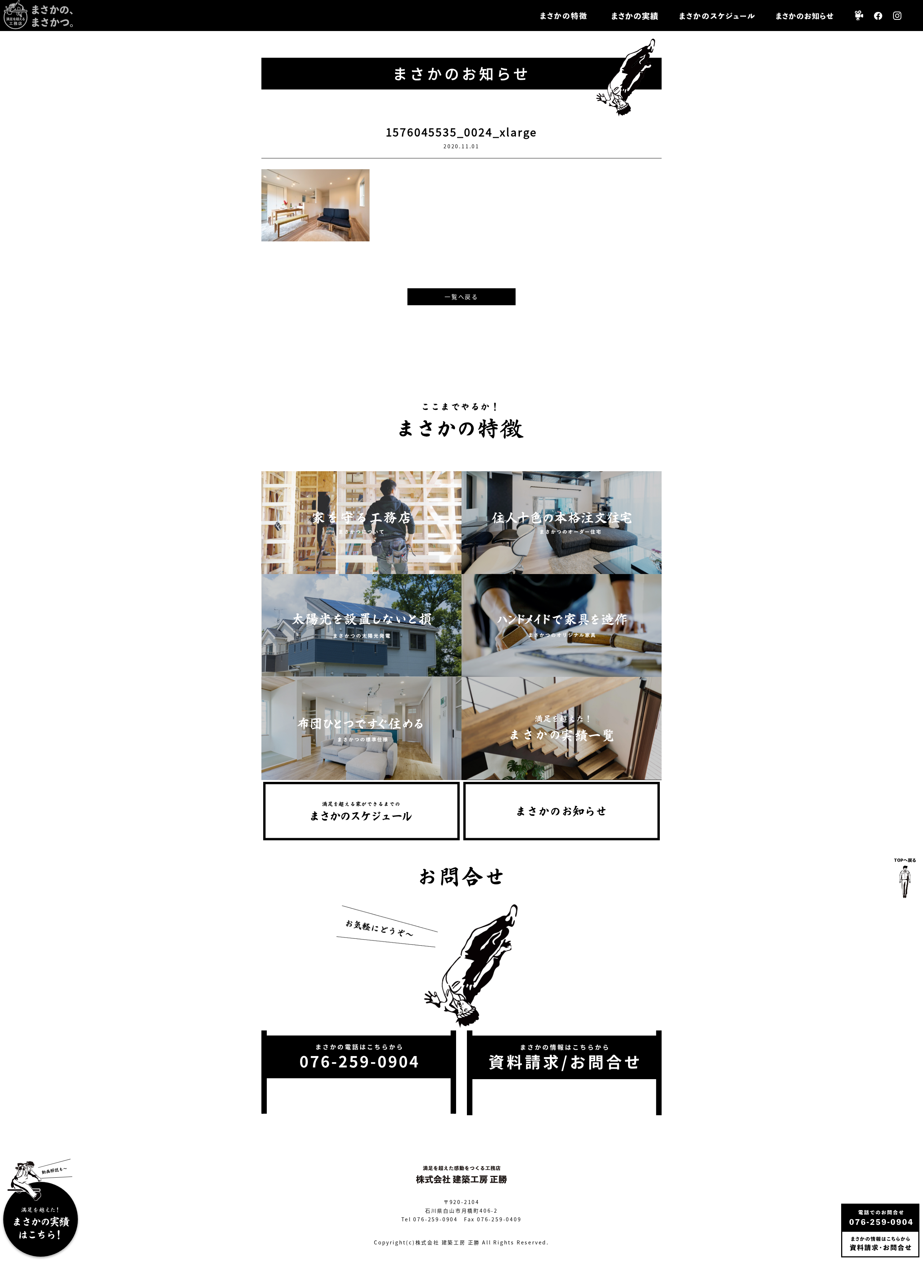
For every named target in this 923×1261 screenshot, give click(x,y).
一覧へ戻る (461, 296)
